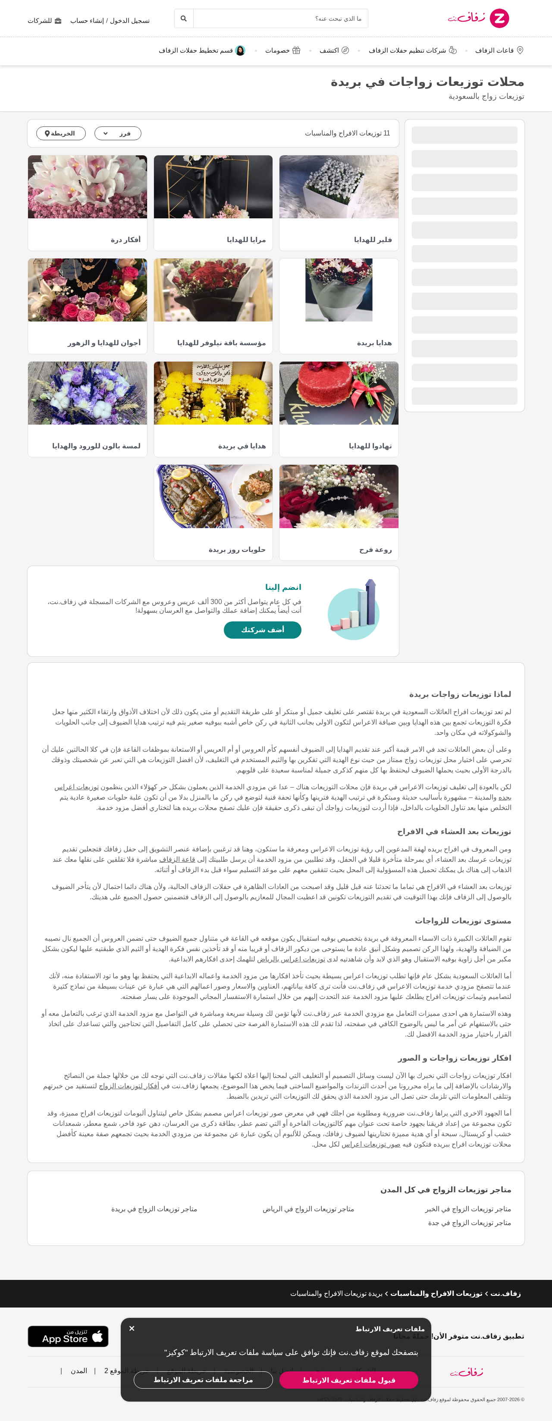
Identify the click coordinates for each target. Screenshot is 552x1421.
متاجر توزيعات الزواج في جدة (469, 1222)
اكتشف (329, 50)
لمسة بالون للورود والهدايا (96, 446)
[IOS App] (68, 1336)
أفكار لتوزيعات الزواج (129, 1086)
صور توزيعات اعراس (371, 1144)
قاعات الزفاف (494, 50)
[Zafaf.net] (456, 18)
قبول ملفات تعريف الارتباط (348, 1380)
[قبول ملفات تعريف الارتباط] (131, 1328)
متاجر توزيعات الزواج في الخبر (468, 1209)
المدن (78, 1370)
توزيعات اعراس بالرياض (291, 959)
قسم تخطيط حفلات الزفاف (196, 50)
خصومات (277, 50)
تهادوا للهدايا (370, 446)
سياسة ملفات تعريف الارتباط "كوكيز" (223, 1352)
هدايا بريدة (374, 343)
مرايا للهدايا (246, 239)
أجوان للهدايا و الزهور (104, 343)
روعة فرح (375, 549)
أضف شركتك (262, 629)
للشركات (40, 20)
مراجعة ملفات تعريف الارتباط (203, 1379)
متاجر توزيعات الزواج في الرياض (308, 1209)
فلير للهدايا (373, 239)
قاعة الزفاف (177, 859)
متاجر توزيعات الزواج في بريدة (154, 1209)
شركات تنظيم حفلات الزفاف (407, 50)
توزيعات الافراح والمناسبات (436, 1293)
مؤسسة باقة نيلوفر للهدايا (221, 343)
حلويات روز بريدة (237, 549)
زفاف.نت (505, 1293)
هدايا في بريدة (242, 446)
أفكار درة (125, 239)
